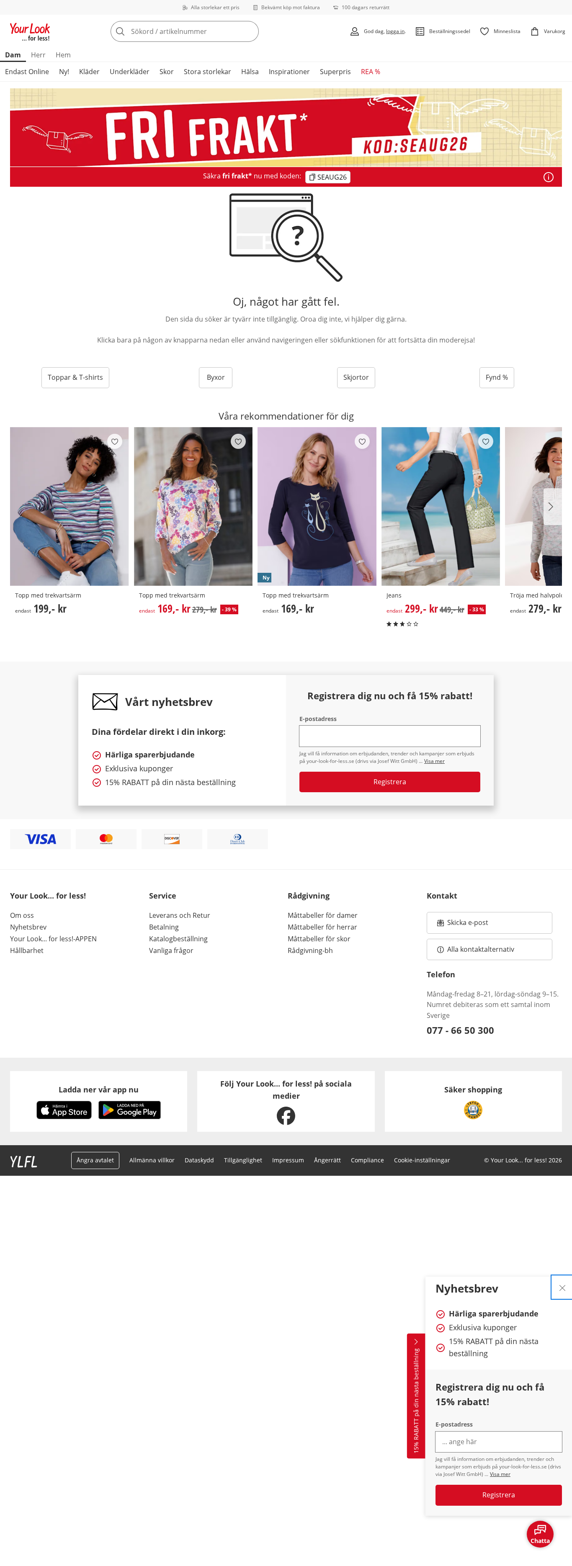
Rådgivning (309, 896)
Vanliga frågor (171, 950)
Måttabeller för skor (319, 938)
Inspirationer (289, 71)
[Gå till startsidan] (30, 31)
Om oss (22, 915)
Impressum (288, 1160)
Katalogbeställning (178, 938)
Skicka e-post (468, 925)
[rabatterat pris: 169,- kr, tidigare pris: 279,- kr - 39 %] (193, 506)
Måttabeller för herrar (322, 927)
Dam (13, 54)
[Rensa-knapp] (250, 31)
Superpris (335, 71)
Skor (167, 71)
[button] (553, 506)
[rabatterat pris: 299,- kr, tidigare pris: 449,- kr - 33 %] (440, 506)
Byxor (216, 377)
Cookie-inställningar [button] (422, 1160)
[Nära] (562, 1287)
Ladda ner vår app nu (99, 1089)
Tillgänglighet (243, 1160)
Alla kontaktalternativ (480, 949)
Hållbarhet (27, 950)
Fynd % (497, 377)
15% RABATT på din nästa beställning (416, 1400)
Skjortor (356, 377)
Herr (38, 54)
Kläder (89, 71)
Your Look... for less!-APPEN (53, 938)
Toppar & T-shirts (75, 377)
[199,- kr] (69, 506)
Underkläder (129, 71)
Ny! (64, 71)
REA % (370, 71)
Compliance (367, 1160)
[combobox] (203, 31)
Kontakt (442, 896)
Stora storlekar (207, 71)
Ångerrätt (327, 1160)
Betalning (164, 927)
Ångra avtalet (95, 1160)
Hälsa (250, 71)
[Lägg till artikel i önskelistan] (114, 441)
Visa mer (500, 1474)
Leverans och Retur (179, 915)
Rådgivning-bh (310, 950)
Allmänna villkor (152, 1160)
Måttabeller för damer (323, 915)
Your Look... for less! (48, 896)
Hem (63, 54)
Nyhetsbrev (28, 927)
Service (162, 896)
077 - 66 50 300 (460, 1030)
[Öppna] (548, 177)
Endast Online (27, 71)
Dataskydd (199, 1160)
